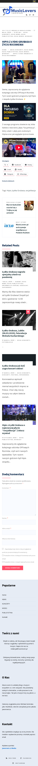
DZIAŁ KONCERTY (16, 50)
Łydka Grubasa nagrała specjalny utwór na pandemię (13, 274)
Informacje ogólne (10, 285)
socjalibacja (31, 190)
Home (4, 50)
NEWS (4, 599)
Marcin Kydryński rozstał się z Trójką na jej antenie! (13, 207)
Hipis (9, 190)
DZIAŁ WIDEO (19, 36)
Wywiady (28, 36)
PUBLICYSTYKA (7, 613)
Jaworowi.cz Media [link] (9, 748)
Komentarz (6, 488)
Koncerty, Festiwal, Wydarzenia (15, 375)
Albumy (18, 281)
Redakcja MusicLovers (21, 30)
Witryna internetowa (8, 539)
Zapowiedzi (7, 287)
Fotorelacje (7, 342)
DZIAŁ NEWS (15, 34)
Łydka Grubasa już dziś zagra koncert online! (13, 367)
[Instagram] (33, 15)
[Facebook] (30, 15)
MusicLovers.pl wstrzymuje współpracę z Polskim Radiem (23, 227)
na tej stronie (26, 732)
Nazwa (5, 518)
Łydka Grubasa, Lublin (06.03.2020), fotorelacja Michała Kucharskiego (14, 333)
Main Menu (7, 10)
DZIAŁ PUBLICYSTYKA (10, 52)
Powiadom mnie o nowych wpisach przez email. (19, 562)
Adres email (6, 528)
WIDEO (4, 608)
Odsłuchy (24, 285)
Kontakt (4, 617)
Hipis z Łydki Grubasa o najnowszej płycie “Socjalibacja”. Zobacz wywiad (13, 429)
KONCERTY (6, 604)
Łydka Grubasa (18, 190)
